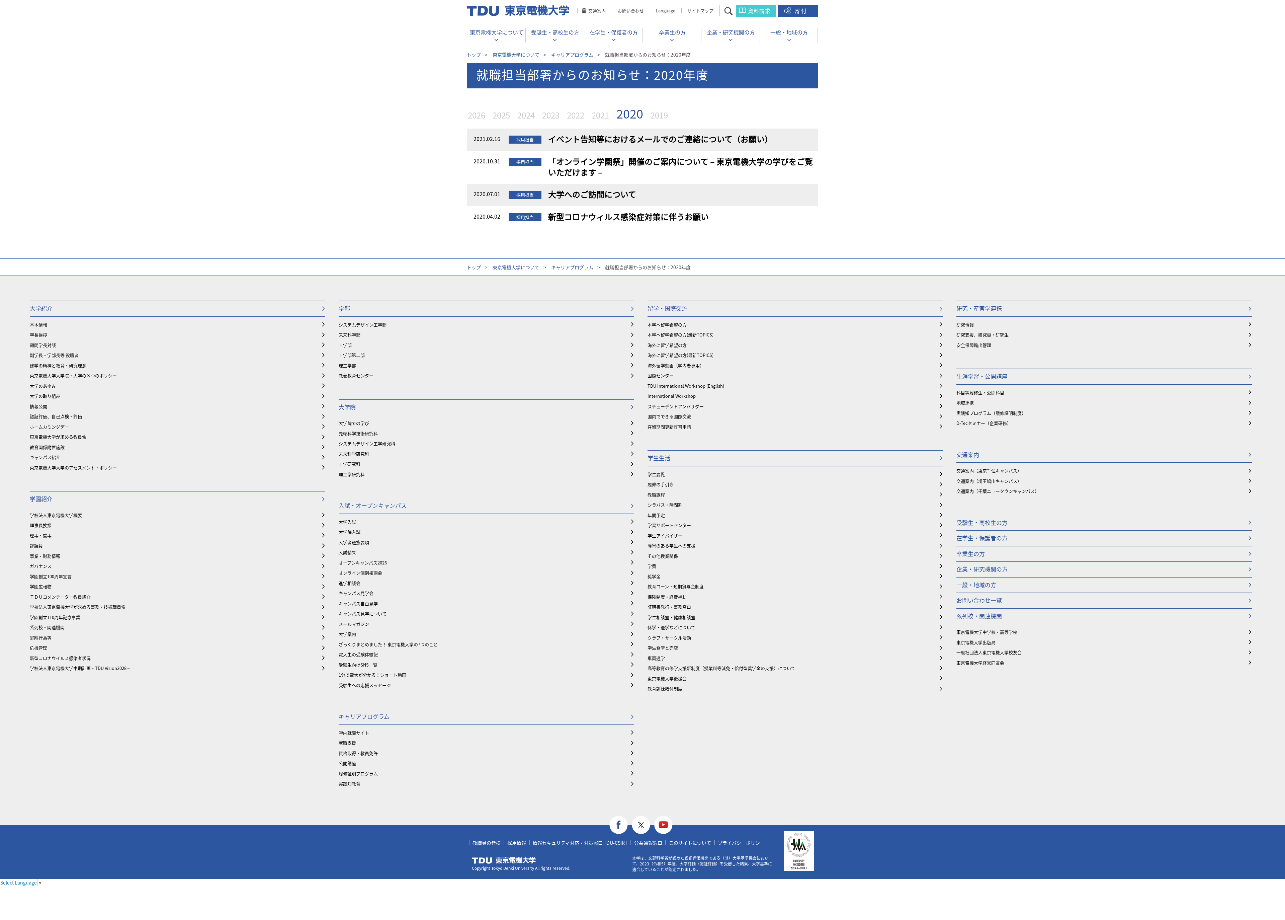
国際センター (661, 375)
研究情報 (965, 324)
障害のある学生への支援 (671, 545)
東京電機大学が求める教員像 (58, 437)
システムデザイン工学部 (363, 324)
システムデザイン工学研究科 (367, 443)
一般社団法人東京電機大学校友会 (989, 652)
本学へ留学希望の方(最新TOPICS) (680, 334)
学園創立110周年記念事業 (55, 617)
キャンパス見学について (363, 613)
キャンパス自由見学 (358, 603)
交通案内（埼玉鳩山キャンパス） (989, 481)
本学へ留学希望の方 (667, 324)
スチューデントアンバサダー (676, 406)
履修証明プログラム (358, 773)
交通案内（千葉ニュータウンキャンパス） (997, 491)
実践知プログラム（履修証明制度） (991, 413)
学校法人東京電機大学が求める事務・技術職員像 (77, 607)
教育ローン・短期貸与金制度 (676, 586)
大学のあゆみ (43, 386)
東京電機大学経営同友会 (980, 663)
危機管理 (38, 647)
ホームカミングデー (49, 427)
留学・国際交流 (667, 308)
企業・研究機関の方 (731, 32)
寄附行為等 (41, 637)
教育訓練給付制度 (665, 688)
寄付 (801, 11)
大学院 (347, 407)
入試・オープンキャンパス (373, 505)
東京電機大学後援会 (667, 678)
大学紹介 (41, 308)
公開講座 (347, 763)
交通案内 (597, 10)
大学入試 (347, 522)
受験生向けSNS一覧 (358, 665)
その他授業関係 (663, 556)
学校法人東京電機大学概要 (56, 515)
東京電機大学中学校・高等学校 (986, 632)
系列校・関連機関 (47, 627)
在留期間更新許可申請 (669, 427)
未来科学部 (349, 334)
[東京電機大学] (519, 10)
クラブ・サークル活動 (669, 637)
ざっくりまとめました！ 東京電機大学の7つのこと (388, 644)
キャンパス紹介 (45, 457)
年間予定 (656, 515)
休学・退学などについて (671, 627)
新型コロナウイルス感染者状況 (60, 658)
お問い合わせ (631, 10)
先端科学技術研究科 (358, 433)
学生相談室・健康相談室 (671, 617)
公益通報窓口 (648, 842)
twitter (641, 825)
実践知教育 (349, 783)
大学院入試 (349, 532)
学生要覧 (656, 474)
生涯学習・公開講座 (982, 376)
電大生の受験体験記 (358, 654)
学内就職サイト (354, 733)
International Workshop (672, 396)
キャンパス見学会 (356, 593)
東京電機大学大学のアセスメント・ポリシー (73, 467)
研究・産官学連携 (979, 308)
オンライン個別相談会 (360, 572)
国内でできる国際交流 (669, 416)
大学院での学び (354, 423)
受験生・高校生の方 (555, 32)
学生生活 (659, 458)
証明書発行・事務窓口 (669, 607)
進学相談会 (349, 583)
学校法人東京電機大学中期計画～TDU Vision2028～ (80, 668)
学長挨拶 (38, 334)
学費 (652, 566)
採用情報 (516, 842)
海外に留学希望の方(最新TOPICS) (680, 355)
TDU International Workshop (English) (686, 386)
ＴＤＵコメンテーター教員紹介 (60, 597)
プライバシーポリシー (741, 842)
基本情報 (38, 324)
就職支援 (347, 743)
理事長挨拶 (41, 525)
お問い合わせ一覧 (979, 600)
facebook (618, 825)
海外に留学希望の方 (667, 345)
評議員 (36, 545)
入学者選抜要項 (354, 542)
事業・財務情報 (45, 556)
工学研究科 (349, 464)
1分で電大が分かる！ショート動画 (372, 675)
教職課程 (656, 494)
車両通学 (656, 658)
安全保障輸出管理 (973, 345)
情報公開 (38, 406)
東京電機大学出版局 (976, 642)
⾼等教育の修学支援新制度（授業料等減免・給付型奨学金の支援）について (721, 668)
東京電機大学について (496, 32)
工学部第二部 (352, 355)
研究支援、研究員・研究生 (982, 334)
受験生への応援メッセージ (365, 685)
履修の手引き (661, 484)
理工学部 (347, 365)
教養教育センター (356, 375)
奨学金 (654, 576)
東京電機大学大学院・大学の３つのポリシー (73, 375)
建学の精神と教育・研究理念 (58, 365)
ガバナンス (41, 566)
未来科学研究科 (354, 454)
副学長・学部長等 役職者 (54, 355)
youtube (663, 825)
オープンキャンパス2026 (363, 562)
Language (665, 10)
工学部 (345, 345)
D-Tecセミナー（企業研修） (983, 423)
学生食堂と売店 (663, 647)
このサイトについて (690, 842)
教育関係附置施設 (47, 447)
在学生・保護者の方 (614, 32)
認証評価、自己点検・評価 (56, 416)
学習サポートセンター (669, 525)
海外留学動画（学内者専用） (676, 365)
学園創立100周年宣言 (51, 576)
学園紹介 (41, 498)
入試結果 (347, 552)
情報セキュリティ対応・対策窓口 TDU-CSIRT (580, 842)
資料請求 (759, 11)
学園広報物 (41, 586)
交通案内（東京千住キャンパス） (989, 470)
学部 (344, 308)
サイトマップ (700, 10)
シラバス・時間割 (665, 505)
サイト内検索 (734, 11)
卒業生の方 (672, 32)
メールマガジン (354, 624)
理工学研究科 (352, 474)
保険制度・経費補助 (667, 597)
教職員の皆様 (487, 842)
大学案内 (347, 634)
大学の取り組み (45, 396)
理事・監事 (41, 535)
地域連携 (965, 402)
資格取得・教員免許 (358, 753)
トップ (474, 54)
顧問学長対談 (43, 345)
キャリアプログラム (572, 54)
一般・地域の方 (789, 32)
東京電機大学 (504, 860)
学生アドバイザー (665, 535)
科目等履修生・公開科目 (980, 392)
